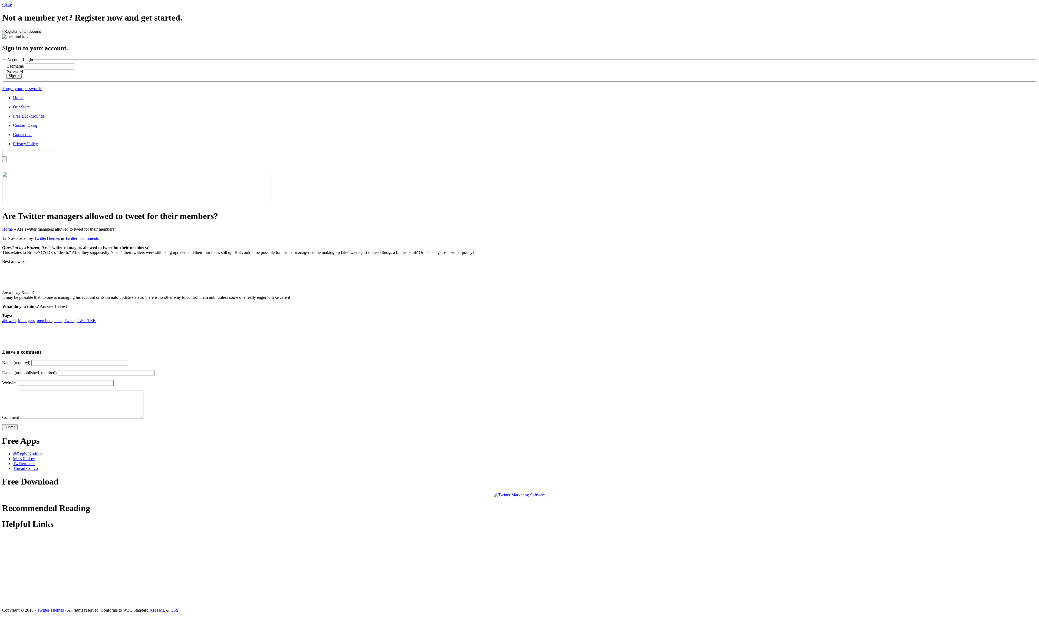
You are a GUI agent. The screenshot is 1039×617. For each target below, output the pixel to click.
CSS (174, 610)
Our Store (21, 107)
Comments (89, 238)
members (44, 320)
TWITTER (86, 320)
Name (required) (16, 362)
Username (15, 66)
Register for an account (22, 31)
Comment (10, 417)
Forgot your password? (22, 88)
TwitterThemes (47, 238)
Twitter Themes (50, 610)
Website (9, 382)
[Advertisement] (519, 276)
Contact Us (22, 134)
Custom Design (26, 125)
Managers (26, 320)
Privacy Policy (25, 143)
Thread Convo (25, 468)
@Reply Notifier (27, 454)
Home (18, 97)
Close (7, 4)
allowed (9, 320)
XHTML (157, 610)
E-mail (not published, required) (29, 372)
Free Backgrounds (28, 116)
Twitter (71, 238)
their (58, 320)
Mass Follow (24, 458)
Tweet (69, 320)
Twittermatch (24, 463)
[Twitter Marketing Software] (519, 495)
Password (14, 71)
